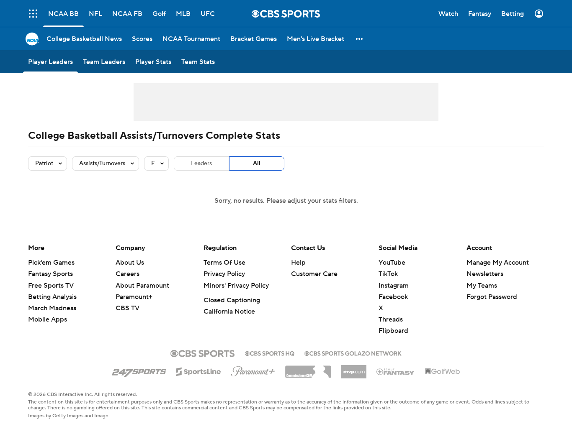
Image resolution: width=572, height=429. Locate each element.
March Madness (52, 308)
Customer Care (314, 274)
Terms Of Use (224, 262)
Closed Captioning (232, 300)
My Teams (481, 285)
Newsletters (484, 274)
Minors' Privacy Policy (236, 285)
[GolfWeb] (442, 372)
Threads (391, 319)
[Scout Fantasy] (395, 371)
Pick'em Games (51, 262)
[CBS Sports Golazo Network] (353, 352)
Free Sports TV (51, 285)
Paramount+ (134, 297)
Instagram (394, 285)
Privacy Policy (224, 274)
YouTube (392, 262)
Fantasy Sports (50, 274)
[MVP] (353, 368)
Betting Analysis (52, 297)
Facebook (393, 297)
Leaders (201, 163)
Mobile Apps (47, 319)
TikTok (388, 274)
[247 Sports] (139, 370)
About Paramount (142, 285)
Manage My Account (497, 262)
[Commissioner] (308, 369)
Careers (127, 274)
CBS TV (127, 308)
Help (298, 262)
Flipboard (393, 331)
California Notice (229, 311)
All (256, 163)
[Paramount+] (253, 369)
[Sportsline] (198, 370)
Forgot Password (491, 297)
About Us (130, 262)
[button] (359, 38)
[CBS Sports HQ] (269, 352)
